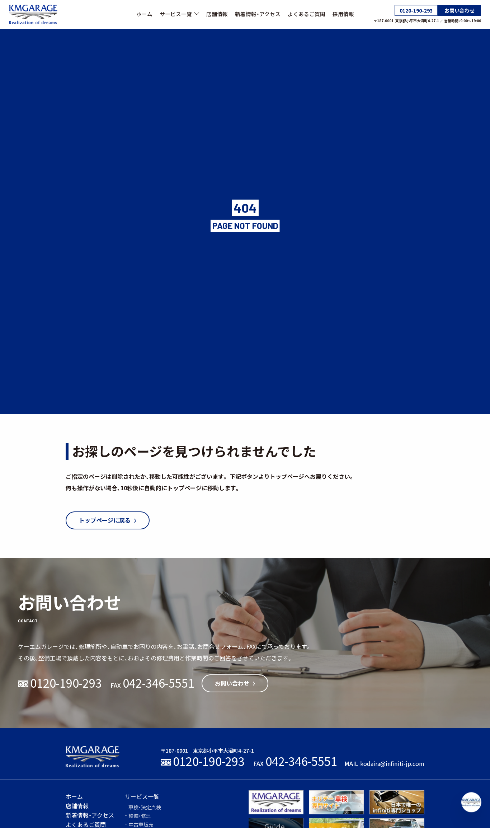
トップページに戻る (105, 520)
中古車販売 (141, 825)
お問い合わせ (459, 10)
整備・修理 (139, 816)
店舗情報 (217, 14)
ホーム (144, 14)
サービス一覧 (176, 14)
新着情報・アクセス (258, 14)
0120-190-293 (416, 10)
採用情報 (343, 14)
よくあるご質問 (306, 14)
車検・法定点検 (144, 807)
